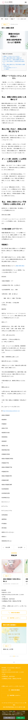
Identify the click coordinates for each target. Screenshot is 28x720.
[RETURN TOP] (14, 662)
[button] (10, 656)
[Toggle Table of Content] (23, 54)
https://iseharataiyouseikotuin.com (11, 411)
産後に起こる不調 (8, 649)
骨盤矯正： (8, 69)
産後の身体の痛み (20, 265)
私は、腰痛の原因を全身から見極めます (13, 58)
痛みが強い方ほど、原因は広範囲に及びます (14, 59)
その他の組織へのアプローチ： (12, 67)
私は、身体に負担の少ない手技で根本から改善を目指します (14, 65)
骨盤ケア (5, 24)
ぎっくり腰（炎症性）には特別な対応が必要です (14, 62)
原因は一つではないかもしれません (12, 56)
